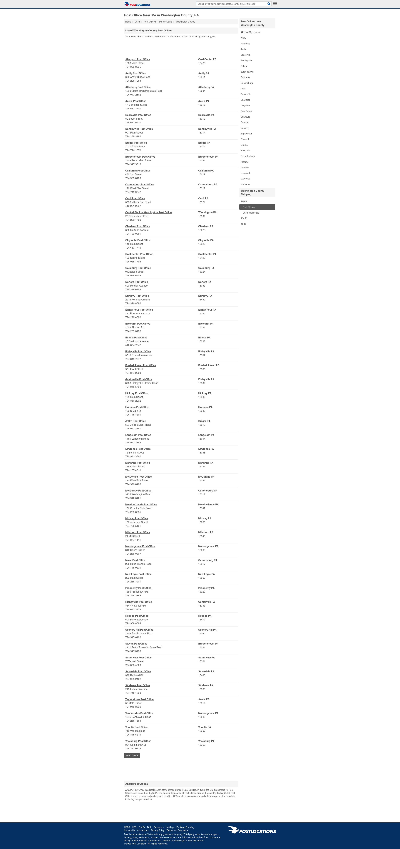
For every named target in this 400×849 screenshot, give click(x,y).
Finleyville (245, 150)
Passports (159, 827)
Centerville (246, 94)
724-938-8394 (133, 623)
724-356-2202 (133, 400)
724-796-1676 (133, 150)
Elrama (244, 144)
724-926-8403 (133, 484)
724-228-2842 (133, 595)
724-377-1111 (133, 540)
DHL (149, 827)
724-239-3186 (133, 136)
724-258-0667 (133, 553)
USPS (244, 201)
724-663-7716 (133, 247)
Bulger (244, 66)
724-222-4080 (133, 317)
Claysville (245, 105)
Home (128, 21)
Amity (243, 37)
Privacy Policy (157, 830)
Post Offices (248, 207)
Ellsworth (245, 139)
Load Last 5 (132, 755)
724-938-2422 (133, 679)
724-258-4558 (133, 720)
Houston (245, 167)
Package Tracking (185, 827)
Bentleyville (246, 60)
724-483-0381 (133, 233)
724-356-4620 (133, 665)
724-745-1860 (133, 414)
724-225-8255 (133, 512)
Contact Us (129, 830)
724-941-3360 (133, 456)
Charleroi (245, 99)
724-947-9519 (133, 164)
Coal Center (246, 111)
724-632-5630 (133, 122)
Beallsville (245, 54)
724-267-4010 (133, 470)
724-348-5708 (133, 386)
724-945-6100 (133, 637)
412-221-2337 (133, 206)
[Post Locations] (136, 3)
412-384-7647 (133, 345)
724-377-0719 (133, 748)
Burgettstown (247, 71)
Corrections (143, 830)
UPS (243, 223)
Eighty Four (246, 133)
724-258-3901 (133, 581)
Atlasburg (245, 43)
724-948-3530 (133, 706)
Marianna (245, 184)
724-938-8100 (133, 178)
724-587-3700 (133, 108)
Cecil (243, 88)
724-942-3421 (133, 498)
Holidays (170, 827)
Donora (244, 122)
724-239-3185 (133, 331)
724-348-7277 (133, 359)
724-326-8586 (133, 303)
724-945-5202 (133, 275)
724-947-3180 (133, 651)
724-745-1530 (133, 693)
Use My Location (252, 32)
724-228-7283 (133, 80)
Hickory (244, 161)
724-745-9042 (133, 192)
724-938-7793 (133, 261)
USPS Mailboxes (250, 212)
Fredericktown (248, 156)
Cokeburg (245, 116)
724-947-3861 (133, 428)
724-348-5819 (133, 734)
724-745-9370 (133, 567)
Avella (244, 49)
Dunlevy (245, 127)
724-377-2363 (133, 373)
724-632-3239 (133, 609)
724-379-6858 (133, 289)
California (245, 77)
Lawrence (245, 178)
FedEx (244, 218)
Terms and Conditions (177, 830)
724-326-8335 (133, 66)
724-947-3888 (133, 442)
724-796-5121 (133, 526)
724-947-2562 (133, 94)
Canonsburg (247, 82)
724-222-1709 (133, 220)
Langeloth (245, 172)
